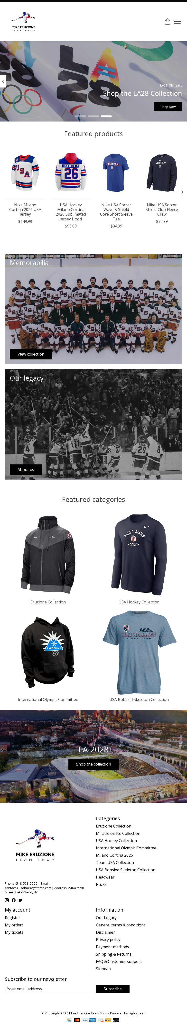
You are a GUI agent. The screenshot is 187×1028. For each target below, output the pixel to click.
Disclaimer (105, 932)
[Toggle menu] (177, 21)
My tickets (14, 932)
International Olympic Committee (48, 699)
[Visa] (85, 1020)
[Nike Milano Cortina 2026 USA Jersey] (25, 173)
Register (12, 917)
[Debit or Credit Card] (116, 1020)
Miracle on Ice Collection (118, 833)
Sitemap (103, 968)
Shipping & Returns (113, 954)
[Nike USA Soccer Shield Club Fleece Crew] (161, 173)
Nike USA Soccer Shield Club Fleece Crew (162, 209)
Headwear (105, 877)
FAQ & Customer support (119, 961)
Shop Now (168, 107)
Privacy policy (108, 939)
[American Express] (92, 1020)
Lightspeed (137, 1013)
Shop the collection (93, 764)
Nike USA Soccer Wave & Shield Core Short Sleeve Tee (116, 212)
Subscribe (113, 989)
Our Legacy (106, 917)
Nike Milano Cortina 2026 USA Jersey (25, 209)
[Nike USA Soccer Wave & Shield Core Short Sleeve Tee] (116, 173)
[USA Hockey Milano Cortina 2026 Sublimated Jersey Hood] (70, 173)
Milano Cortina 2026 (114, 855)
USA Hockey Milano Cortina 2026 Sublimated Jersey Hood (71, 212)
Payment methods (112, 947)
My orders (14, 925)
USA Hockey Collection (139, 602)
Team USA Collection (115, 862)
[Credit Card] (69, 1020)
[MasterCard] (77, 1020)
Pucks (101, 884)
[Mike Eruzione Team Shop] (23, 21)
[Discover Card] (100, 1020)
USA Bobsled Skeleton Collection (139, 699)
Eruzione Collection (48, 602)
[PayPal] (108, 1020)
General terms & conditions (121, 925)
